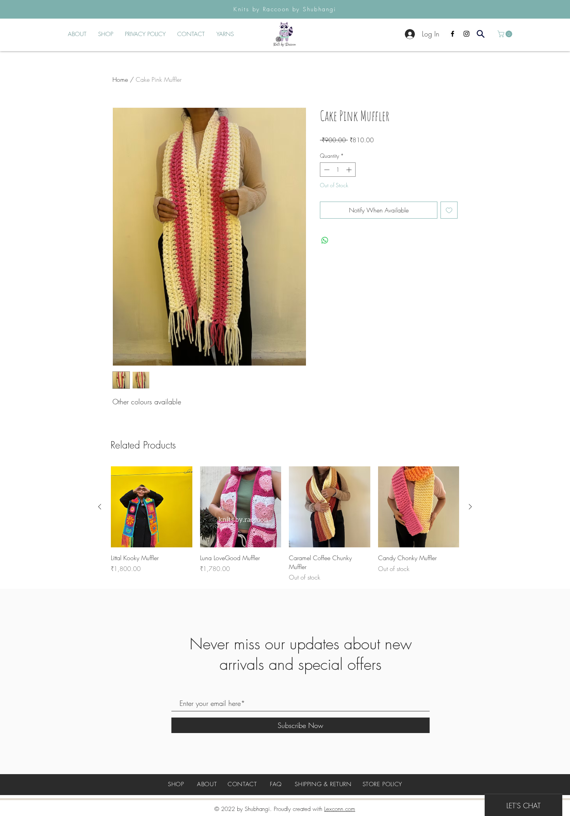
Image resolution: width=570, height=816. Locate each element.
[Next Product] (470, 506)
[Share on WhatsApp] (325, 240)
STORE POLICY (382, 784)
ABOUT (207, 784)
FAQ (276, 784)
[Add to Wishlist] (449, 210)
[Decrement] (326, 169)
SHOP (176, 784)
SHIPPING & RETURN (323, 784)
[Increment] (349, 169)
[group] (285, 524)
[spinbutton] (338, 169)
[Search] (480, 34)
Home (120, 79)
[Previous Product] (99, 506)
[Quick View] (151, 507)
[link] (505, 34)
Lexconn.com (339, 809)
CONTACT (242, 784)
